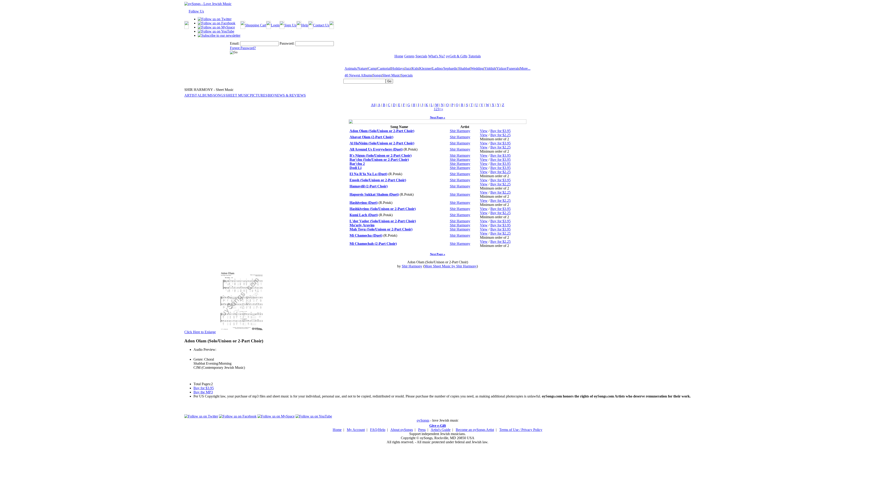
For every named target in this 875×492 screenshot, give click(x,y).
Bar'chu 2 (357, 164)
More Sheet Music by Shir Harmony (450, 266)
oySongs (423, 420)
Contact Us (321, 25)
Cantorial (384, 68)
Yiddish (490, 68)
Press (422, 430)
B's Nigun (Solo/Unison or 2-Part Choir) (381, 155)
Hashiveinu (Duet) (364, 203)
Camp (372, 68)
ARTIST (190, 95)
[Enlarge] (242, 332)
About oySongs (401, 430)
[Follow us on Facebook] (216, 23)
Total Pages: (202, 384)
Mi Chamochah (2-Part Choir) (373, 244)
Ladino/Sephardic (445, 68)
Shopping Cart (255, 25)
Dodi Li (355, 168)
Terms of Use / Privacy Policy (520, 430)
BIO (271, 95)
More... (525, 68)
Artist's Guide (440, 430)
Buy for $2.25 (500, 135)
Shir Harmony (460, 131)
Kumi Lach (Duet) (364, 215)
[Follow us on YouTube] (216, 31)
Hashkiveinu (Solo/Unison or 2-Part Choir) (383, 209)
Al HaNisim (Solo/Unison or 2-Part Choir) (382, 143)
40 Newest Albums (358, 75)
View (484, 131)
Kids (415, 68)
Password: (287, 43)
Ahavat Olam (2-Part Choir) (371, 137)
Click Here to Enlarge (200, 332)
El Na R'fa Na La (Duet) (368, 174)
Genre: (198, 359)
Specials (407, 75)
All (373, 105)
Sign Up (290, 25)
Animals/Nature (356, 68)
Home (337, 430)
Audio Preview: (204, 349)
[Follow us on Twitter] (215, 19)
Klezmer (425, 68)
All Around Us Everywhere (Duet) (376, 149)
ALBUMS (205, 95)
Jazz (408, 68)
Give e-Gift (437, 426)
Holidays (397, 68)
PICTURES (259, 95)
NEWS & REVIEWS (290, 95)
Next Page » (437, 117)
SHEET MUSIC (238, 95)
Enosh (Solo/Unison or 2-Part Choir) (378, 180)
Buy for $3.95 (500, 131)
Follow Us (196, 11)
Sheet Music (391, 75)
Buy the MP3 (203, 392)
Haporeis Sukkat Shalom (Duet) (374, 194)
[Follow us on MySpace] (216, 27)
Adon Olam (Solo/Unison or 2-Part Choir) (382, 131)
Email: (234, 43)
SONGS (219, 95)
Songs (377, 75)
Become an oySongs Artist (475, 430)
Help (304, 25)
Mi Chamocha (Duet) (366, 235)
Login (275, 25)
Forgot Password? (243, 48)
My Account (356, 430)
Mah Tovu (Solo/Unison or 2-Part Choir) (381, 229)
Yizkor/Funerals (507, 68)
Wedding (477, 68)
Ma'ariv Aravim (362, 225)
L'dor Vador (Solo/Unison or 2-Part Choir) (383, 221)
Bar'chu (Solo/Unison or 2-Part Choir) (379, 159)
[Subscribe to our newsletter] (219, 35)
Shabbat (464, 68)
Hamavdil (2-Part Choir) (369, 186)
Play (196, 354)
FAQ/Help (377, 430)
